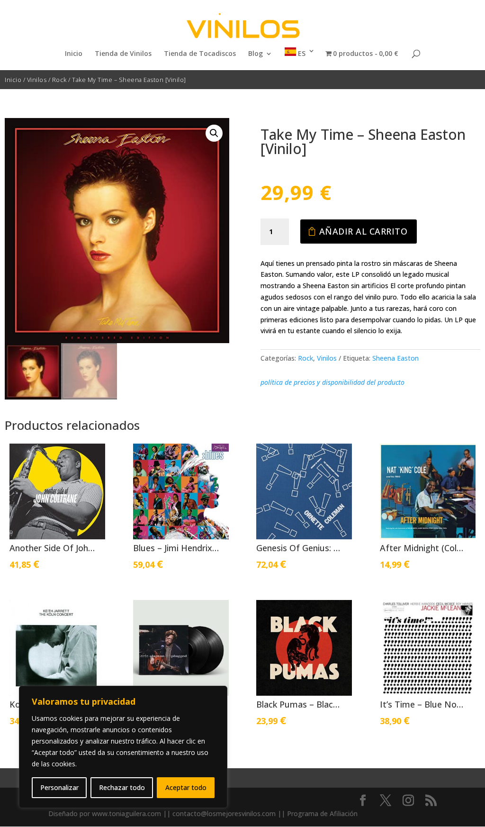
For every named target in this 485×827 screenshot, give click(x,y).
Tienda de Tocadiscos (200, 54)
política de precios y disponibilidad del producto (332, 382)
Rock (59, 79)
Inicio (73, 54)
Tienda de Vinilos (123, 54)
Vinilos (37, 79)
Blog (255, 54)
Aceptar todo (186, 787)
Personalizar (59, 787)
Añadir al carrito (363, 231)
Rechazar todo (122, 787)
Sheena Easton (395, 358)
